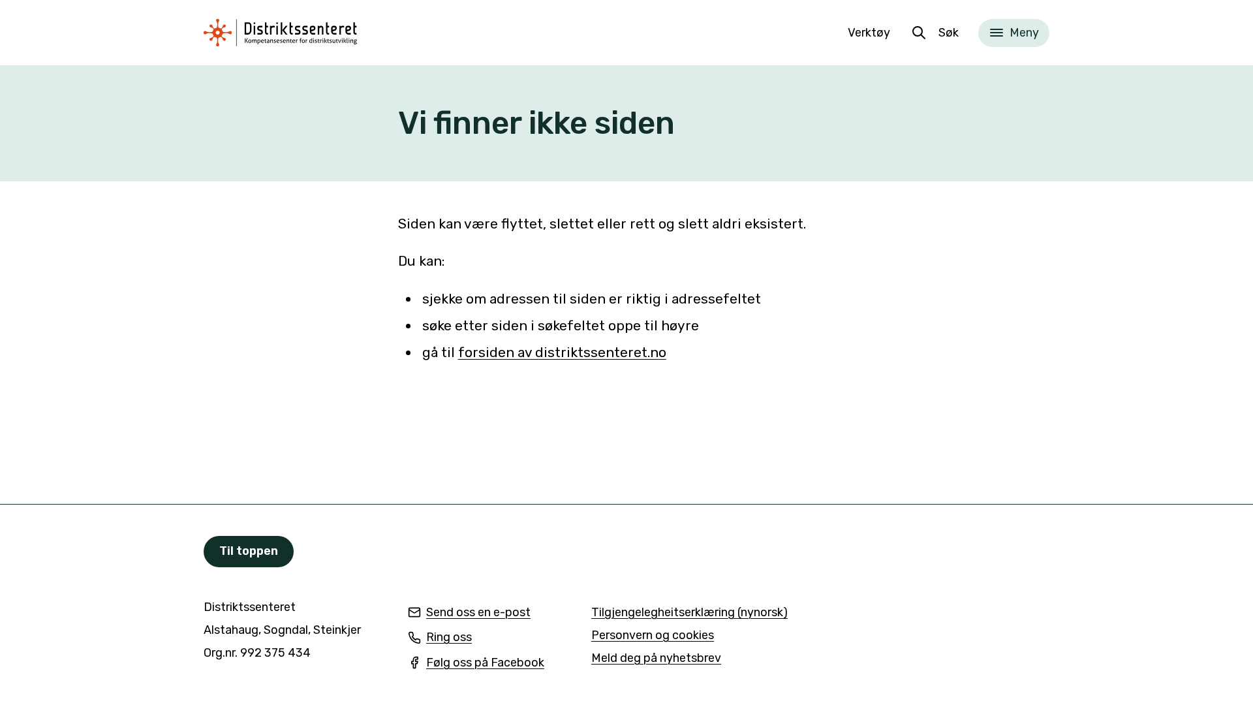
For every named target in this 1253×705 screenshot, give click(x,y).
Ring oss (440, 638)
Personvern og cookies (652, 635)
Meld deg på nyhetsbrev (656, 659)
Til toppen (248, 551)
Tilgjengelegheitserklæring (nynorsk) (689, 613)
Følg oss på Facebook (476, 663)
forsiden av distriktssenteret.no (562, 352)
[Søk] (919, 33)
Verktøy (869, 32)
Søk (948, 32)
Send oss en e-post (469, 613)
